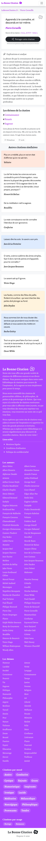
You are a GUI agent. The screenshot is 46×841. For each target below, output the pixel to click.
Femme (27, 686)
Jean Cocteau (29, 556)
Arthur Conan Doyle (11, 482)
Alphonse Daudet (10, 474)
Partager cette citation (25, 39)
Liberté (27, 702)
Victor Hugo (8, 642)
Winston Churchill (32, 646)
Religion (27, 690)
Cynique (8, 780)
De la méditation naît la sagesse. (17, 203)
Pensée (8, 119)
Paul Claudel (29, 599)
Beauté (5, 737)
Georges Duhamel (31, 529)
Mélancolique (28, 798)
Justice (27, 682)
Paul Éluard (7, 602)
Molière (6, 560)
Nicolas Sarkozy (31, 591)
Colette (27, 634)
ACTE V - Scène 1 (31, 33)
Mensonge (7, 753)
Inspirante (30, 786)
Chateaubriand (9, 521)
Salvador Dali (30, 630)
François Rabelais (31, 513)
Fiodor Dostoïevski (32, 509)
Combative (22, 774)
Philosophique (11, 140)
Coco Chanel (29, 489)
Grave (34, 780)
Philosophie (8, 698)
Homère (6, 544)
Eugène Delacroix (10, 505)
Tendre (25, 810)
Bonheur (6, 705)
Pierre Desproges (10, 614)
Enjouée (22, 780)
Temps (27, 678)
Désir (26, 729)
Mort (26, 694)
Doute (5, 733)
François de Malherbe (12, 513)
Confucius (28, 618)
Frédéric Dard (30, 521)
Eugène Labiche (31, 501)
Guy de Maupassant (32, 533)
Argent (5, 702)
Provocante (10, 810)
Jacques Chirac (30, 548)
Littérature (28, 737)
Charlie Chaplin (9, 489)
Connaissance (12, 115)
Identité (27, 705)
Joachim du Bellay (10, 564)
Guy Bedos (7, 537)
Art (25, 698)
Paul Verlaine (8, 599)
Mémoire (28, 717)
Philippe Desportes (32, 602)
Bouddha (6, 634)
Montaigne (7, 587)
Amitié (27, 760)
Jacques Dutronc (9, 552)
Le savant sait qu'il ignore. (15, 278)
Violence (6, 725)
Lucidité (6, 666)
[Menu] (42, 3)
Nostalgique (10, 804)
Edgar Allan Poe (31, 493)
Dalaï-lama (29, 638)
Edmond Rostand (10, 497)
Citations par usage (12, 819)
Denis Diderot (8, 493)
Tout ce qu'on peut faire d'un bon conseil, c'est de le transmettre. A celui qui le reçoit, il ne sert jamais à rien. (23, 343)
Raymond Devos (31, 622)
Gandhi (27, 587)
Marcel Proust (8, 579)
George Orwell (30, 525)
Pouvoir (6, 678)
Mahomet (28, 572)
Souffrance (7, 729)
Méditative (10, 798)
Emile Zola (28, 497)
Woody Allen (8, 650)
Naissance (20, 824)
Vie (4, 682)
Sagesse (9, 123)
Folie (26, 725)
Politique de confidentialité (17, 452)
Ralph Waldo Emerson (12, 622)
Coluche (27, 583)
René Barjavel (30, 626)
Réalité (27, 721)
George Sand (29, 482)
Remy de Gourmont (11, 626)
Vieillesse (28, 757)
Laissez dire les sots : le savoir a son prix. (21, 239)
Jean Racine (7, 556)
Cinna (23, 33)
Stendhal (28, 537)
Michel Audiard (9, 583)
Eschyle (6, 501)
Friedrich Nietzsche (11, 525)
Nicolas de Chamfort (11, 595)
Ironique (9, 792)
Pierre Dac (7, 610)
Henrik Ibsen (30, 540)
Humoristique (12, 786)
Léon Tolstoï (29, 568)
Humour (6, 662)
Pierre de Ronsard (31, 606)
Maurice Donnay (31, 579)
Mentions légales (13, 444)
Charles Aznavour (31, 485)
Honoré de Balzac (31, 544)
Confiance (28, 733)
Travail (5, 709)
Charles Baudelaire (10, 485)
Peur (4, 717)
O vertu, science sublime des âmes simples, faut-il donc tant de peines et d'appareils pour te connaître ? (22, 258)
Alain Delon (8, 466)
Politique (6, 690)
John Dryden (29, 564)
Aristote (6, 478)
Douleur (27, 749)
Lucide (22, 140)
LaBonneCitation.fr (9, 10)
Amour (27, 662)
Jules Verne (7, 568)
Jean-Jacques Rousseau (33, 560)
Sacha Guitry (8, 630)
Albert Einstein (9, 470)
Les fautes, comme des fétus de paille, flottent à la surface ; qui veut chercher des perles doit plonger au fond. (22, 298)
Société (6, 670)
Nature (5, 721)
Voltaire (27, 517)
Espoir (5, 745)
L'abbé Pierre (8, 540)
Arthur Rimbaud (31, 478)
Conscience (7, 674)
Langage (28, 670)
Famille (6, 760)
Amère (8, 774)
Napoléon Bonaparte (11, 591)
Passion (6, 741)
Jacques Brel (8, 548)
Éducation (7, 749)
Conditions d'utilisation (16, 448)
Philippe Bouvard (10, 606)
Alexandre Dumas (31, 470)
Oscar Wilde (29, 595)
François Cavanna (10, 517)
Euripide (27, 505)
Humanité (7, 694)
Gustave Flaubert (10, 533)
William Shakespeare (11, 646)
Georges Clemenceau (12, 529)
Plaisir (27, 741)
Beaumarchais (30, 614)
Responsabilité (30, 753)
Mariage (7, 824)
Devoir (5, 757)
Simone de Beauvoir (11, 638)
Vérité (26, 666)
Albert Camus (30, 466)
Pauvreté (28, 745)
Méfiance (28, 709)
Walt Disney (29, 642)
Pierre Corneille (26, 10)
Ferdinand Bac (9, 509)
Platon (5, 618)
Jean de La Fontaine (32, 552)
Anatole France (30, 474)
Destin (5, 713)
